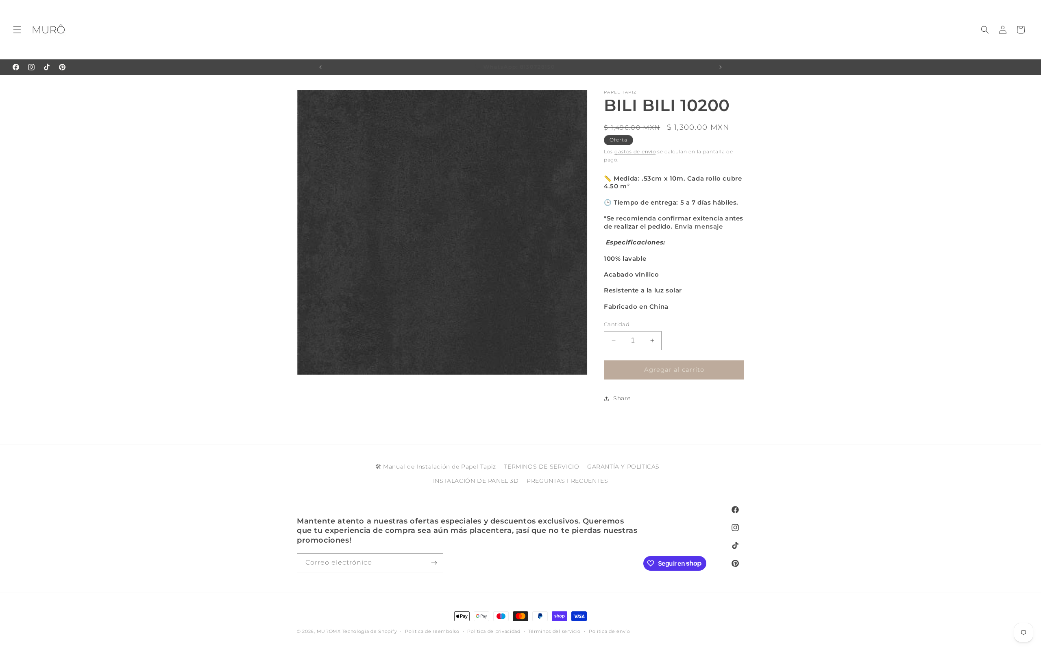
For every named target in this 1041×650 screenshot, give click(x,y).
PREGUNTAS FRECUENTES (567, 480)
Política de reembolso (432, 631)
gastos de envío (635, 151)
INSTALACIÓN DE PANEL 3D (476, 480)
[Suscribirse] (434, 562)
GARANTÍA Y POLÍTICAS (623, 466)
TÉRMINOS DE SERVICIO (541, 466)
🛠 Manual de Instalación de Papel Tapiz (435, 466)
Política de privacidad (493, 631)
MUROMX (329, 631)
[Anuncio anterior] (320, 67)
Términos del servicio (554, 631)
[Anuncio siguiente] (721, 67)
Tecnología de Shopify (369, 631)
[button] (17, 30)
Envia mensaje (700, 226)
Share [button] (622, 398)
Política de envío (609, 631)
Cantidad (616, 324)
